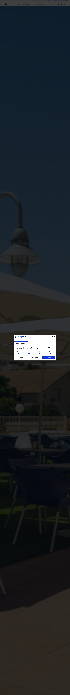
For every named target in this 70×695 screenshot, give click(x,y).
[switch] (29, 353)
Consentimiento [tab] (20, 340)
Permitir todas (48, 357)
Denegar (21, 357)
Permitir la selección (35, 357)
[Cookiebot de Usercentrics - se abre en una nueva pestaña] (51, 337)
